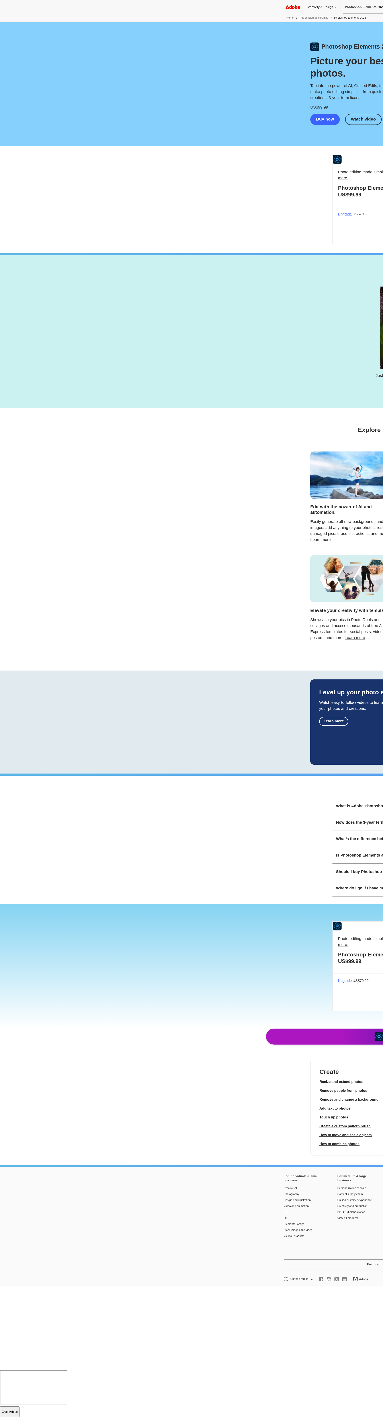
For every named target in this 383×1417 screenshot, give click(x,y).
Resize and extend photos (341, 1082)
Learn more (320, 539)
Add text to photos (335, 1108)
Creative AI (290, 1188)
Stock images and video (298, 1230)
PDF (286, 1212)
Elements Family (294, 1224)
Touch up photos (333, 1117)
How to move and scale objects (345, 1135)
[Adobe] (293, 7)
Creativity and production (352, 1206)
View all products (294, 1236)
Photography (291, 1194)
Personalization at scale (351, 1188)
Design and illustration (297, 1200)
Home (290, 17)
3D (285, 1218)
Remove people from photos (343, 1090)
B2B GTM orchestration (351, 1212)
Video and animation (296, 1206)
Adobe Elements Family (314, 17)
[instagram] (329, 1279)
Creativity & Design (320, 7)
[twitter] (336, 1279)
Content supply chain (350, 1194)
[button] (298, 1279)
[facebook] (321, 1279)
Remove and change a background (349, 1099)
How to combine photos (339, 1144)
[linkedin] (344, 1279)
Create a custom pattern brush (345, 1126)
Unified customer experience (354, 1200)
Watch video (363, 119)
